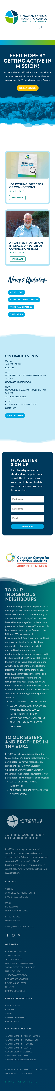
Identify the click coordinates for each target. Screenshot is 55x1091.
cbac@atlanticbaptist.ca (19, 926)
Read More (27, 88)
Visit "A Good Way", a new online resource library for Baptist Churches (27, 722)
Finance (9, 987)
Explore (9, 367)
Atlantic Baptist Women (18, 1047)
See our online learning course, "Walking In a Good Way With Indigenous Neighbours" (28, 709)
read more (17, 197)
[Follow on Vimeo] (19, 935)
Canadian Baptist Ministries (20, 1059)
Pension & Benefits (15, 983)
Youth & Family (13, 959)
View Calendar (15, 415)
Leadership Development (19, 963)
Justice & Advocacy (16, 975)
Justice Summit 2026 (15, 396)
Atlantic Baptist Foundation (21, 1040)
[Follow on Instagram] (13, 935)
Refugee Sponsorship (17, 979)
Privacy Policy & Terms (21, 1081)
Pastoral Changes (21, 306)
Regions (9, 1009)
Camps (8, 1013)
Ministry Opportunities (24, 299)
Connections (12, 955)
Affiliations (11, 1021)
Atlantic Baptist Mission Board (22, 1036)
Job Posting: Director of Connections (26, 185)
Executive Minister (15, 951)
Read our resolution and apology (29, 701)
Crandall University (16, 1055)
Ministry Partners (15, 1017)
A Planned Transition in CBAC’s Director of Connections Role (26, 246)
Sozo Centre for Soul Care (20, 967)
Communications (14, 991)
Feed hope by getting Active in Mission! (27, 61)
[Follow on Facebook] (7, 935)
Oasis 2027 (10, 408)
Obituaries (16, 314)
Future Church (13, 971)
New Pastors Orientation (19, 382)
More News (16, 292)
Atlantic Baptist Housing (19, 1043)
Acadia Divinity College (18, 1051)
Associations (12, 1005)
